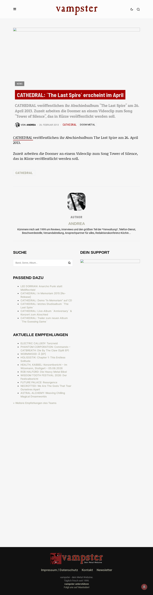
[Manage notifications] (144, 587)
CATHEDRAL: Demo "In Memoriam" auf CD (46, 300)
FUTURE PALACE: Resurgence (39, 382)
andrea (76, 223)
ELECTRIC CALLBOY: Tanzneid (39, 343)
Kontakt (87, 570)
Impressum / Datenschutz (59, 570)
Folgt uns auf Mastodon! (76, 587)
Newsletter (104, 570)
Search (69, 262)
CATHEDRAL (70, 124)
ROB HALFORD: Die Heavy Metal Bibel (44, 371)
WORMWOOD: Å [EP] (33, 353)
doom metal (87, 124)
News (19, 83)
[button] (14, 9)
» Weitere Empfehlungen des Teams (34, 402)
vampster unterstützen (76, 584)
